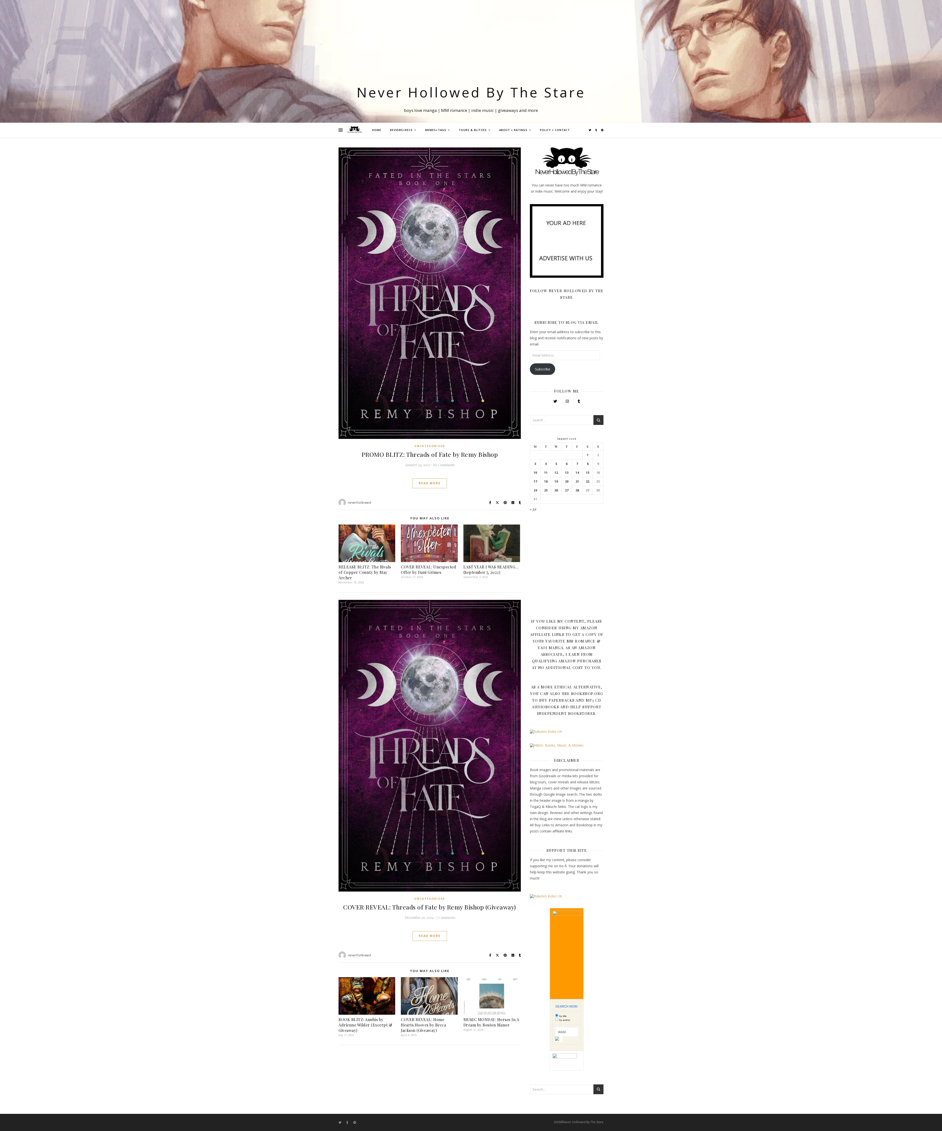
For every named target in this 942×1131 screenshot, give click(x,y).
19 (556, 481)
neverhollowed (359, 502)
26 (556, 490)
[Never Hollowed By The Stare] (354, 130)
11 (546, 472)
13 (566, 472)
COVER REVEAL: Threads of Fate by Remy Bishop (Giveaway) (429, 907)
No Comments (443, 464)
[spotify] (602, 130)
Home (376, 130)
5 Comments (445, 917)
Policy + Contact (555, 130)
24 (535, 490)
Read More (430, 483)
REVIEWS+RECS (401, 130)
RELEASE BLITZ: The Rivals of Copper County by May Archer (365, 572)
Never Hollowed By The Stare (471, 92)
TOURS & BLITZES (473, 130)
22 (587, 481)
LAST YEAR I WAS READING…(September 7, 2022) (491, 569)
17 (535, 481)
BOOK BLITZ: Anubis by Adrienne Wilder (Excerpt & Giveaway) (365, 1025)
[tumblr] (596, 130)
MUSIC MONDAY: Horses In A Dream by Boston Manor (491, 1022)
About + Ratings (513, 130)
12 (556, 472)
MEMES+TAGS (435, 130)
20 (566, 481)
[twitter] (590, 130)
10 (535, 472)
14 (577, 472)
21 (577, 481)
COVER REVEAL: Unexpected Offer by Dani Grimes (428, 569)
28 (577, 490)
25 (546, 490)
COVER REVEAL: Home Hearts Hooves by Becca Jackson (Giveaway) (423, 1025)
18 (546, 481)
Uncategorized (429, 446)
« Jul (533, 509)
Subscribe (542, 369)
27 (566, 490)
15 (587, 472)
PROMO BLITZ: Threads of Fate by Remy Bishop (430, 454)
